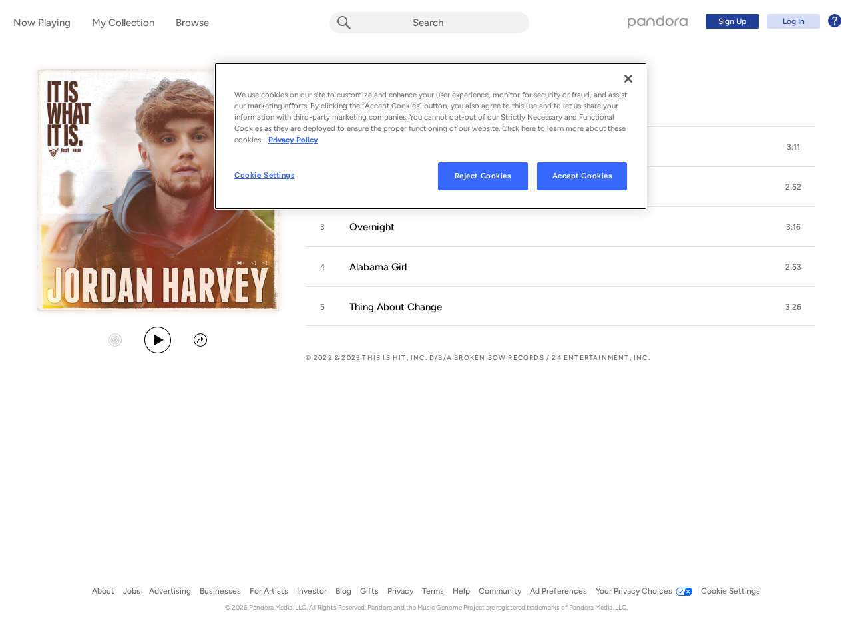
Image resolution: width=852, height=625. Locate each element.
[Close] (628, 78)
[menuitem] (771, 21)
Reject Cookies (483, 175)
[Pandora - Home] (657, 21)
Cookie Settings (264, 175)
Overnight (372, 227)
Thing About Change (395, 307)
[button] (793, 147)
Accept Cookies (582, 175)
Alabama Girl (378, 267)
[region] (430, 136)
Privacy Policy (293, 139)
